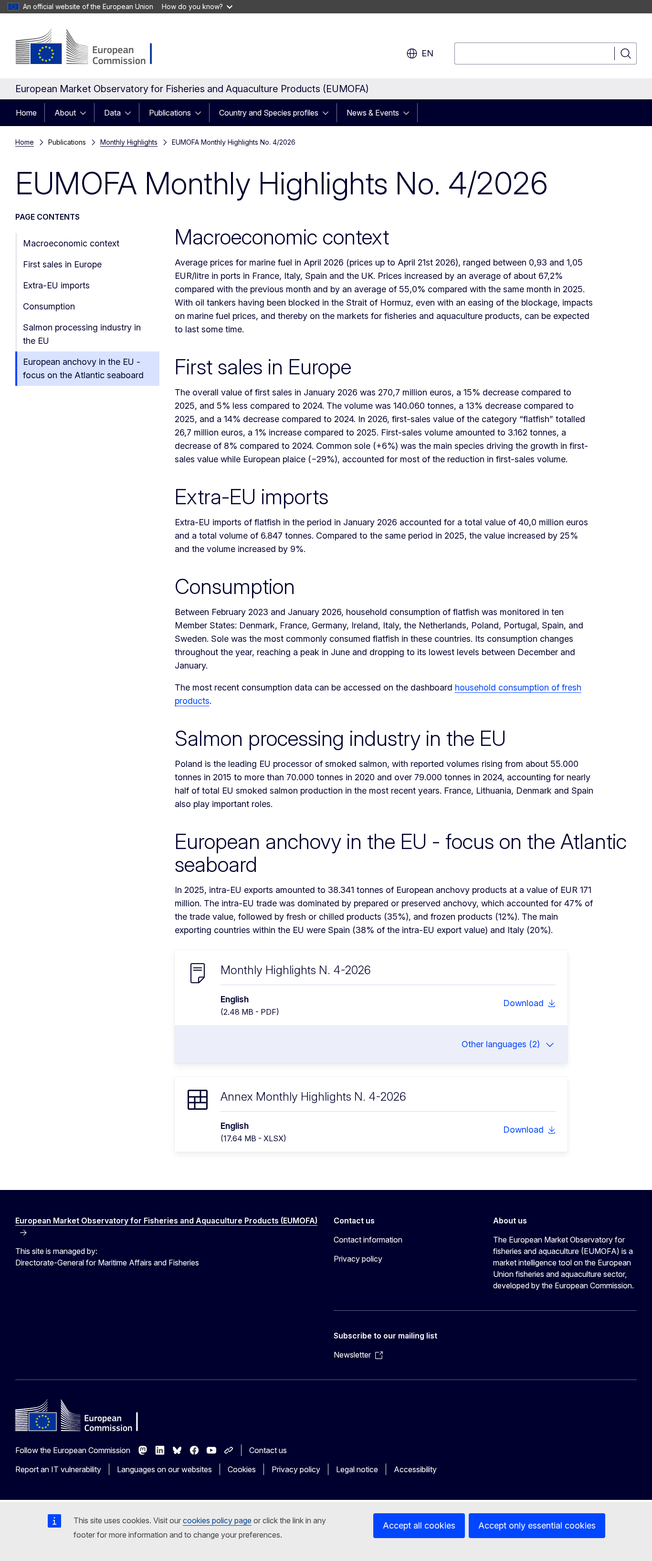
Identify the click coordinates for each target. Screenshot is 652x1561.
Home (26, 112)
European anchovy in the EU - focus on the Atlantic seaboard (83, 368)
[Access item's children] (86, 112)
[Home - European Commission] (92, 48)
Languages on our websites (164, 1469)
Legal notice (357, 1469)
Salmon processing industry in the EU (82, 334)
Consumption (49, 306)
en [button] (427, 53)
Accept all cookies (419, 1525)
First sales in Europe (62, 264)
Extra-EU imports (56, 285)
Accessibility (415, 1469)
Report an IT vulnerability (58, 1469)
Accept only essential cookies (537, 1525)
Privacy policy (358, 1259)
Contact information (368, 1239)
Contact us (268, 1450)
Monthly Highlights (129, 142)
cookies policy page (217, 1520)
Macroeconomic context (71, 243)
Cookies (242, 1469)
